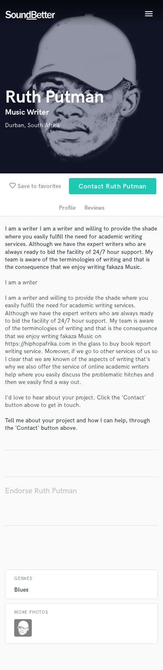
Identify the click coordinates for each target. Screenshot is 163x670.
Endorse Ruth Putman (41, 491)
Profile (67, 207)
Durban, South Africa (32, 125)
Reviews (94, 207)
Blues (21, 589)
